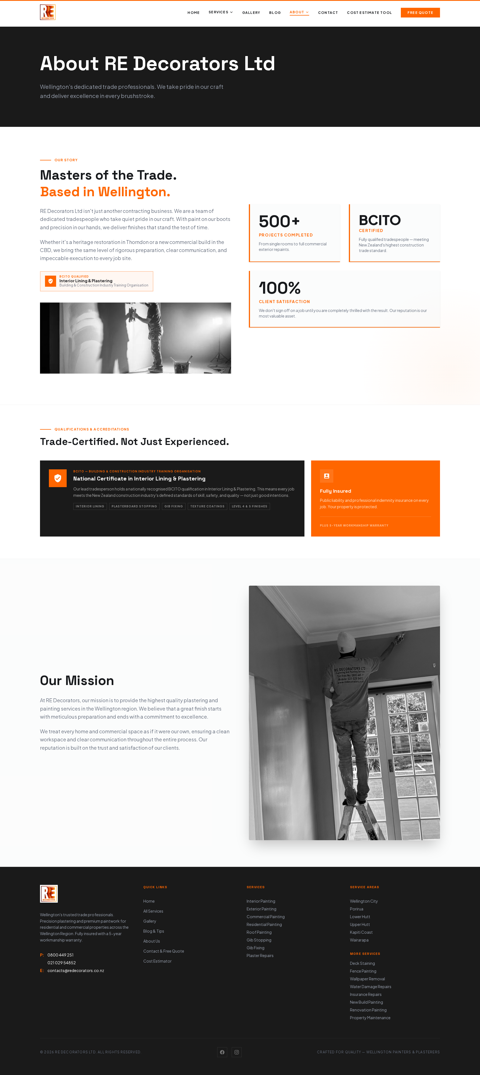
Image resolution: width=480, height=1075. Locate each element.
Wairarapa (359, 939)
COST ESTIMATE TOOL (369, 13)
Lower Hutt (360, 916)
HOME (194, 13)
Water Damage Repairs (370, 986)
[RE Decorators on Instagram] (237, 1052)
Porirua (356, 908)
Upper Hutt (360, 924)
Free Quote (420, 13)
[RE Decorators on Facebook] (222, 1052)
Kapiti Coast (361, 932)
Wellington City (364, 900)
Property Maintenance (370, 1017)
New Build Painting (366, 1002)
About (297, 12)
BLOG (275, 13)
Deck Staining (362, 963)
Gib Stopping (259, 939)
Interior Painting (261, 900)
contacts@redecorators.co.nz (76, 970)
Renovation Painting (368, 1009)
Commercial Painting (266, 916)
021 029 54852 (62, 962)
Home (149, 900)
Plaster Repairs (260, 955)
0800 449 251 (61, 954)
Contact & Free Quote (163, 950)
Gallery (149, 920)
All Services (153, 910)
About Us (151, 940)
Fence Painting (363, 970)
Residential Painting (264, 924)
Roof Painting (259, 932)
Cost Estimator (157, 960)
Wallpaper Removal (367, 978)
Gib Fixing (255, 947)
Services (218, 12)
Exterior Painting (261, 908)
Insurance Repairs (366, 994)
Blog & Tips (153, 930)
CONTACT (328, 13)
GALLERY (251, 13)
